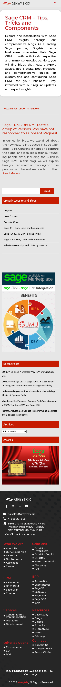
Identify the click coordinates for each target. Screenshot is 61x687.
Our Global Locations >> (20, 534)
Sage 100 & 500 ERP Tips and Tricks (22, 233)
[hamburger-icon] (55, 2)
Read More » (11, 173)
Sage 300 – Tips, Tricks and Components (24, 239)
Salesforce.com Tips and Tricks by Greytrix (25, 245)
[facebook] (6, 506)
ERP (35, 577)
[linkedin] (20, 506)
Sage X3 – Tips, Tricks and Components (24, 228)
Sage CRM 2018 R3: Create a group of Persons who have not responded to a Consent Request (29, 129)
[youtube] (26, 506)
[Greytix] (25, 499)
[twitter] (13, 506)
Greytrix (8, 210)
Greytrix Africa (11, 222)
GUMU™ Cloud (11, 216)
